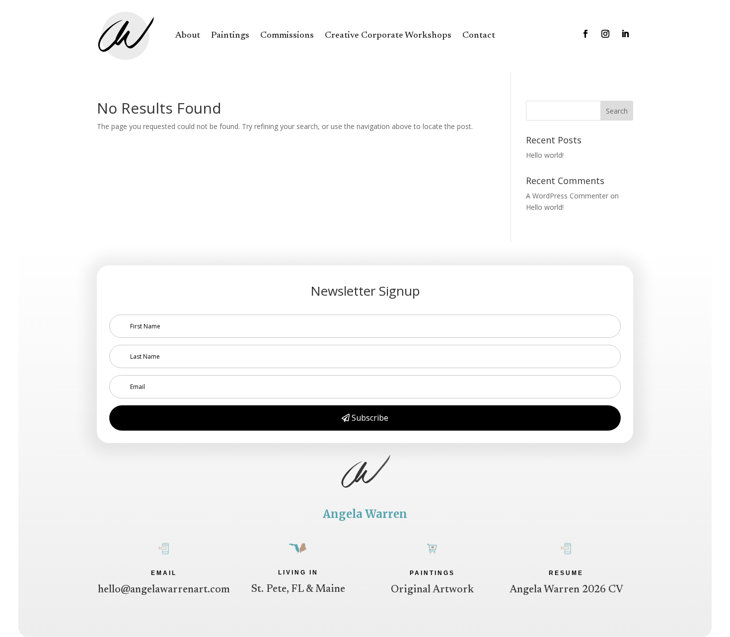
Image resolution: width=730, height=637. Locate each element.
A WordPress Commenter (567, 195)
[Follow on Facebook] (585, 34)
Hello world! (545, 155)
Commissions (287, 35)
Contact (478, 35)
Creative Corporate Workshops (388, 35)
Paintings (230, 35)
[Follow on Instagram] (605, 34)
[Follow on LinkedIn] (625, 34)
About (187, 35)
